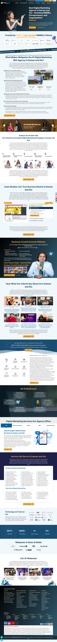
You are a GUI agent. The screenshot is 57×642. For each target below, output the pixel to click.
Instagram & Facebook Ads (50, 162)
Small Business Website (8, 592)
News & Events (44, 599)
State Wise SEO (6, 163)
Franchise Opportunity (39, 0)
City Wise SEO (6, 162)
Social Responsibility (45, 602)
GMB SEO (18, 594)
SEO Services (18, 593)
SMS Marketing (49, 166)
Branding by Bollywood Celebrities (29, 162)
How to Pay (44, 603)
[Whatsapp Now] (2, 637)
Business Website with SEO (9, 594)
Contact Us (44, 604)
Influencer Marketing (32, 603)
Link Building (17, 161)
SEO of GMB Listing (39, 161)
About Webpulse (44, 592)
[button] (41, 208)
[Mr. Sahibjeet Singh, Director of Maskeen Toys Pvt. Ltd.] (45, 301)
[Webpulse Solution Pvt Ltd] (5, 3)
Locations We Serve (45, 607)
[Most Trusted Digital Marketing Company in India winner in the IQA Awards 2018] (25, 268)
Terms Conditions (45, 608)
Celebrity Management (33, 604)
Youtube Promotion (19, 597)
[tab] (6, 361)
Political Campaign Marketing (21, 606)
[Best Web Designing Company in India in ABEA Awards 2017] (6, 268)
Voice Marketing (19, 603)
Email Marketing (19, 601)
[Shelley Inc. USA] (12, 317)
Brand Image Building (33, 596)
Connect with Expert (8, 115)
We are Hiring (47, 0)
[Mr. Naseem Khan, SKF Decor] (28, 317)
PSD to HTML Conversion (8, 599)
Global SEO (6, 166)
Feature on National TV (29, 166)
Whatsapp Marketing (50, 163)
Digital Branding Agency (33, 597)
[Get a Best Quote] (2, 640)
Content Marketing (18, 166)
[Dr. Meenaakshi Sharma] (45, 317)
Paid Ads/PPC (18, 598)
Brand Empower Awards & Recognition (29, 160)
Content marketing (19, 604)
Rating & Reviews (39, 162)
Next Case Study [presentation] (48, 202)
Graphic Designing (32, 606)
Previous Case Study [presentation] (8, 202)
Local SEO (6, 161)
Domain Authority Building (18, 163)
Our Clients (43, 596)
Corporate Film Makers (33, 598)
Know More (7, 449)
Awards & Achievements (46, 598)
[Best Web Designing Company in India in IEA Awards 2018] (15, 268)
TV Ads (30, 602)
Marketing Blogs (44, 601)
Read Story (18, 275)
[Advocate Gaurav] (28, 301)
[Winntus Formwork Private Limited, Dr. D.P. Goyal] (12, 301)
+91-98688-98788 (31, 0)
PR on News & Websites (27, 164)
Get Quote (27, 349)
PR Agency (31, 593)
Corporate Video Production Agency (34, 600)
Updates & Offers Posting (39, 166)
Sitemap (43, 609)
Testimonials (44, 597)
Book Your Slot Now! (8, 275)
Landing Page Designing (8, 601)
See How (31, 27)
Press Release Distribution (33, 594)
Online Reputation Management (34, 592)
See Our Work (40, 27)
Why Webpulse (44, 594)
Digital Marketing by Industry (21, 607)
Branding (43, 606)
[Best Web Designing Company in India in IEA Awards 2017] (11, 268)
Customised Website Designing (9, 593)
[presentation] (4, 125)
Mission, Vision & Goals (46, 593)
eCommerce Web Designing (9, 596)
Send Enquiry (33, 382)
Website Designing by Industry (9, 598)
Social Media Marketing (50, 158)
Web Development (7, 597)
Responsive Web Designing (8, 602)
